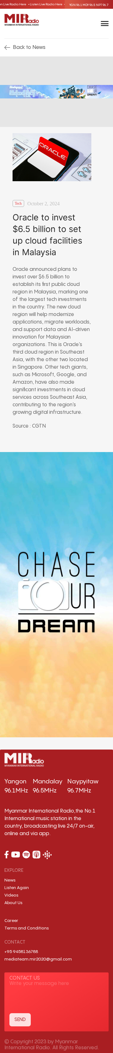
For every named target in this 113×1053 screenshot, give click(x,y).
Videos (11, 895)
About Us (13, 903)
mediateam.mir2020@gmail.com (38, 959)
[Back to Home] (21, 20)
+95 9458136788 (21, 952)
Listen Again (16, 888)
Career (11, 921)
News (9, 880)
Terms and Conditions (26, 928)
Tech (18, 203)
